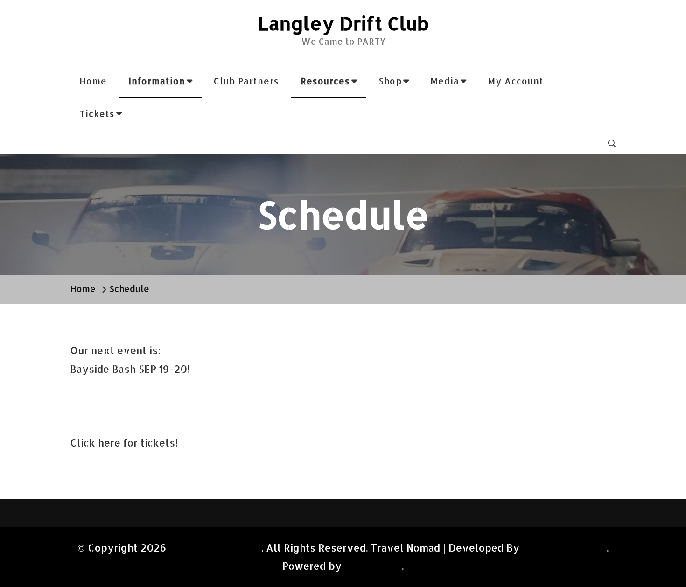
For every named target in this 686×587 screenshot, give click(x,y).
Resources (325, 81)
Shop (390, 81)
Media (444, 81)
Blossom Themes (564, 547)
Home (93, 81)
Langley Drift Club (343, 23)
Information (156, 81)
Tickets (97, 113)
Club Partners (246, 81)
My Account (516, 81)
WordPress (371, 565)
